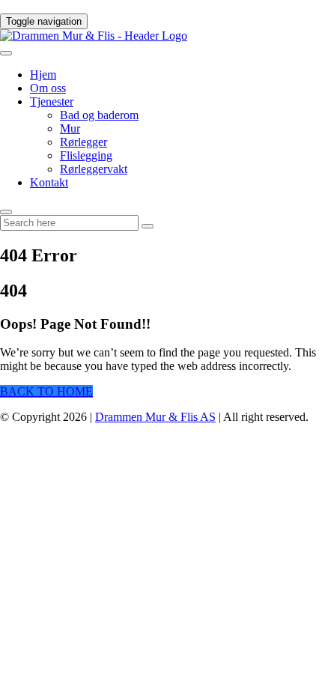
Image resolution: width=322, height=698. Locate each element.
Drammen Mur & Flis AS (155, 416)
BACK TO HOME (46, 391)
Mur (70, 128)
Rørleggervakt (93, 169)
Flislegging (86, 155)
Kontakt (49, 182)
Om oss (48, 88)
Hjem (43, 74)
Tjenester (51, 101)
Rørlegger (83, 142)
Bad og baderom (99, 115)
